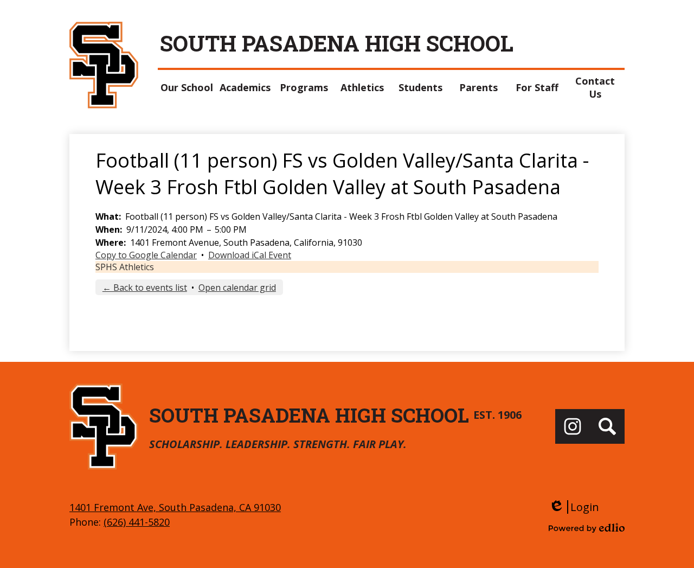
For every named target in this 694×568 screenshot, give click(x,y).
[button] (187, 87)
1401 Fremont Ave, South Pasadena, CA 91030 (175, 507)
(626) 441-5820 (137, 521)
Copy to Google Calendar (146, 255)
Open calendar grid (237, 287)
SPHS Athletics (124, 267)
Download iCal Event (249, 255)
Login (574, 507)
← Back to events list (144, 287)
